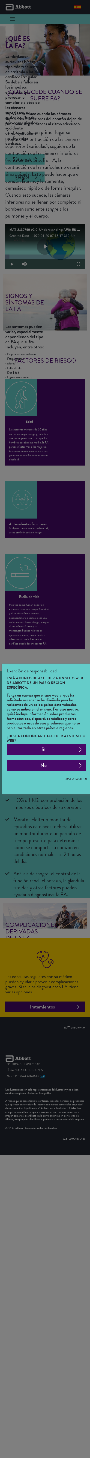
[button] (46, 749)
